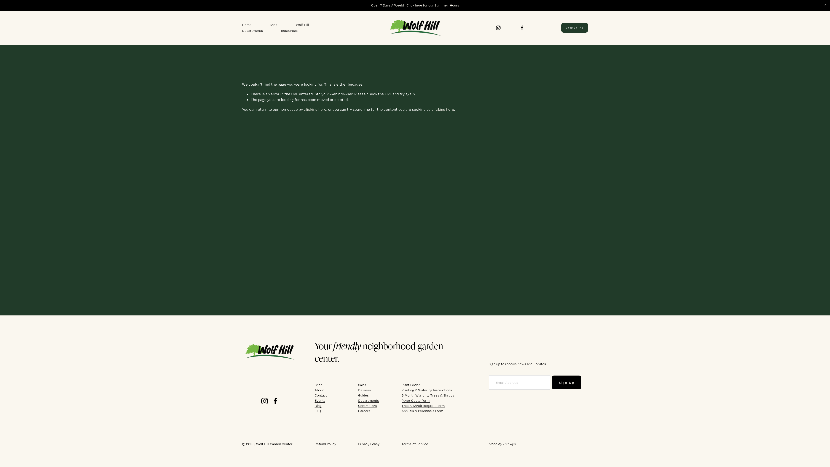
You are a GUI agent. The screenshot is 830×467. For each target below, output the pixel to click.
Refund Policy (325, 444)
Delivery (364, 390)
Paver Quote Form (416, 400)
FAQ (318, 411)
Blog (318, 406)
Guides (363, 395)
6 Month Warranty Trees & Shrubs (428, 395)
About (319, 390)
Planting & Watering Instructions (427, 390)
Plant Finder (411, 385)
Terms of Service (415, 444)
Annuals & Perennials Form (422, 411)
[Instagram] (498, 27)
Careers (364, 411)
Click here (414, 5)
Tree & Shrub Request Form (423, 406)
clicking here (315, 109)
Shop (274, 25)
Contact (321, 395)
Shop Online (574, 27)
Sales (362, 385)
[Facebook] (522, 27)
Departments (252, 31)
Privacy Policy (369, 444)
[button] (825, 5)
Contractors (367, 406)
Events (320, 400)
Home (247, 25)
